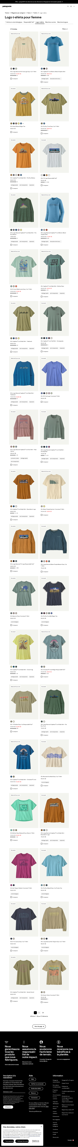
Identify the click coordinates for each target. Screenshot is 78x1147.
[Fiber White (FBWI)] (42, 175)
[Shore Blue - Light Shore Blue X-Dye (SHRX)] (21, 175)
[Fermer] (41, 1126)
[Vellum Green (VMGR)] (11, 667)
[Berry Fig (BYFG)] (49, 338)
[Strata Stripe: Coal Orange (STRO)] (47, 230)
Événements (56, 1116)
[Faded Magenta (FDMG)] (49, 447)
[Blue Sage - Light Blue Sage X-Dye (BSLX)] (44, 830)
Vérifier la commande (37, 1084)
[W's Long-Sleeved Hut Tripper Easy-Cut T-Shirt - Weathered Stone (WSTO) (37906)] (54, 919)
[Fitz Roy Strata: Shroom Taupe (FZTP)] (44, 230)
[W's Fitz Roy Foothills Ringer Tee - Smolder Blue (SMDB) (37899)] (54, 593)
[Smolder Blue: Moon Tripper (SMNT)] (14, 69)
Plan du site (56, 1137)
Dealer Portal (65, 1083)
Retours (33, 1093)
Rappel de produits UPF (68, 1109)
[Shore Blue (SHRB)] (21, 123)
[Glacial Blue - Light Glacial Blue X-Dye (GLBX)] (14, 667)
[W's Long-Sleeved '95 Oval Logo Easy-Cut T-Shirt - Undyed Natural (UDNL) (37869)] (23, 49)
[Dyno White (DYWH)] (16, 175)
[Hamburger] (74, 6)
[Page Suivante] (43, 1012)
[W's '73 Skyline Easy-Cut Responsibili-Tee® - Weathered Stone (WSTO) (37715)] (23, 701)
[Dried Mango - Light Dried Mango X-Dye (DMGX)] (11, 175)
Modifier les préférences (35, 1141)
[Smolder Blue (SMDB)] (44, 393)
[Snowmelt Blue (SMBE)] (42, 885)
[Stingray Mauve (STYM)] (14, 613)
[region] (22, 1135)
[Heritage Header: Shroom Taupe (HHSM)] (47, 69)
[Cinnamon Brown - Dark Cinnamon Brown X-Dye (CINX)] (11, 506)
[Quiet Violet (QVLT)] (19, 230)
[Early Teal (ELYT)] (11, 830)
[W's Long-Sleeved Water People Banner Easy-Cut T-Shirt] (51, 561)
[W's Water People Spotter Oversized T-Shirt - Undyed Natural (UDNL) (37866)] (54, 486)
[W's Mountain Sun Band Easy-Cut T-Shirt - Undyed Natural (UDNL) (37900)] (54, 756)
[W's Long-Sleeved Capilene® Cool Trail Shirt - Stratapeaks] (51, 447)
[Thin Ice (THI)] (11, 286)
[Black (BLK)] (44, 175)
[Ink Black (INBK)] (44, 338)
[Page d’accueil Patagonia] (7, 6)
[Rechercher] (67, 6)
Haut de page (38, 1026)
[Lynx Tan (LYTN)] (11, 123)
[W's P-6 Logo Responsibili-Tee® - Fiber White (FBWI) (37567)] (54, 155)
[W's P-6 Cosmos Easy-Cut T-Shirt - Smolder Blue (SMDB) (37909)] (23, 919)
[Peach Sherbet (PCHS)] (16, 286)
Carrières (55, 1129)
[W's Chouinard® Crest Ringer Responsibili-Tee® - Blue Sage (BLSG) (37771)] (54, 647)
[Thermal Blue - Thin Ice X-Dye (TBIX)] (16, 447)
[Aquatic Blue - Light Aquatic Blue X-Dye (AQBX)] (16, 230)
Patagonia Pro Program (68, 1080)
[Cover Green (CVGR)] (42, 338)
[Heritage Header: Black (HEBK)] (44, 69)
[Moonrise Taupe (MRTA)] (16, 123)
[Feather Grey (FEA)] (14, 175)
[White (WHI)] (49, 175)
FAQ (32, 1079)
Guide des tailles (36, 1088)
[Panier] (71, 6)
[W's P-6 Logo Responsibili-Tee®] (51, 175)
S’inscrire (8, 1107)
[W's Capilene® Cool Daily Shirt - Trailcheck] (20, 338)
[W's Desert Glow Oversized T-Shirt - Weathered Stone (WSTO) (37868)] (54, 972)
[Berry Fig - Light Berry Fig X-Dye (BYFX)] (19, 175)
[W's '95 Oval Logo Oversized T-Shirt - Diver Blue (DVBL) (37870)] (54, 373)
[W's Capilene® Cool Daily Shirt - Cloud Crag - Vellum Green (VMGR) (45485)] (23, 647)
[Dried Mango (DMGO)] (47, 175)
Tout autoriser (9, 1141)
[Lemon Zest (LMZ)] (19, 123)
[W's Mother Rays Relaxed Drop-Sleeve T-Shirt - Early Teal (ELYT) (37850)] (23, 810)
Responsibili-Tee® (29, 22)
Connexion (34, 1097)
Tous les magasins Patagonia (55, 1124)
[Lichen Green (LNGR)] (16, 69)
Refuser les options (23, 1141)
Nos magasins (56, 1119)
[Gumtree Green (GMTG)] (42, 123)
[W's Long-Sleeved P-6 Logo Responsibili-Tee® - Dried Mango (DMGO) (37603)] (23, 541)
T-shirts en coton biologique (13, 22)
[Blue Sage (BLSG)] (16, 561)
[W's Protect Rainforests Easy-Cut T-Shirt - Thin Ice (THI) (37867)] (23, 266)
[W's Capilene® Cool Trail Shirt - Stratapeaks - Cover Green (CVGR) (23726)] (54, 318)
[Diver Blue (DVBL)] (42, 393)
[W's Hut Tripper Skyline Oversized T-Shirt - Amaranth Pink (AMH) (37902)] (23, 865)
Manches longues (62, 22)
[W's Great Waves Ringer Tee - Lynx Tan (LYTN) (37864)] (23, 103)
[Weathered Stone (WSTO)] (44, 667)
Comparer (15, 78)
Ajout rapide (23, 63)
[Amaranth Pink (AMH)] (11, 885)
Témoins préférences (35, 1111)
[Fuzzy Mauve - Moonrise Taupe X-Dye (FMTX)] (11, 447)
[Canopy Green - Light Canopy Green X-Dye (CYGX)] (11, 230)
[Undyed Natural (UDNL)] (11, 69)
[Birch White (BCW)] (14, 721)
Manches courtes (50, 22)
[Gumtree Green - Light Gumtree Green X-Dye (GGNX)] (11, 338)
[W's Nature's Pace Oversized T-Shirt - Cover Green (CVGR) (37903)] (23, 593)
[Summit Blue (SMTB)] (14, 123)
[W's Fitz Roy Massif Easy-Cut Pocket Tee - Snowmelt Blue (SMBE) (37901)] (54, 865)
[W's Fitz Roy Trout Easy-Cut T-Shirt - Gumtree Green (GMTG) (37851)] (54, 103)
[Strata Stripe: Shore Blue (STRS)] (42, 69)
